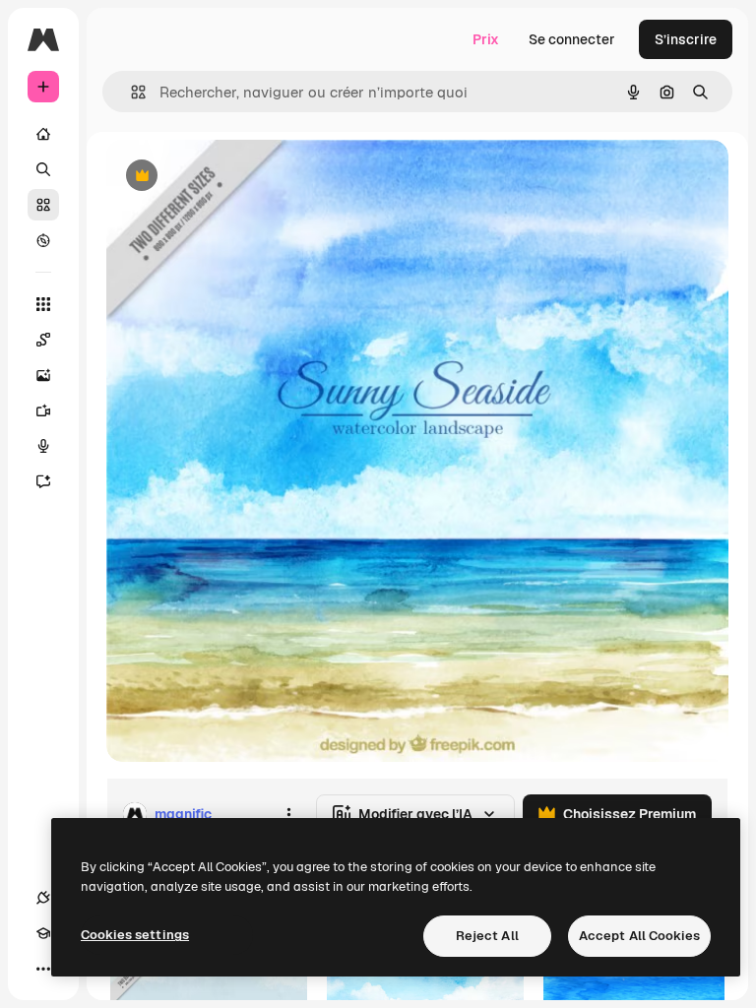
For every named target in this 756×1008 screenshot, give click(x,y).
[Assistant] (43, 481)
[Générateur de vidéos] (43, 410)
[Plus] (43, 968)
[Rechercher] (43, 169)
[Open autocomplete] (130, 92)
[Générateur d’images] (43, 375)
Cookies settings (135, 934)
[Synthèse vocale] (43, 446)
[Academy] (43, 933)
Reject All (487, 935)
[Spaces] (43, 339)
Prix (485, 39)
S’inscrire (686, 39)
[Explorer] (43, 240)
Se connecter (572, 39)
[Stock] (43, 204)
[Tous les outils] (43, 304)
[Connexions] (43, 898)
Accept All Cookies (639, 935)
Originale (236, 176)
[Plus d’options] (288, 814)
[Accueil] (43, 134)
